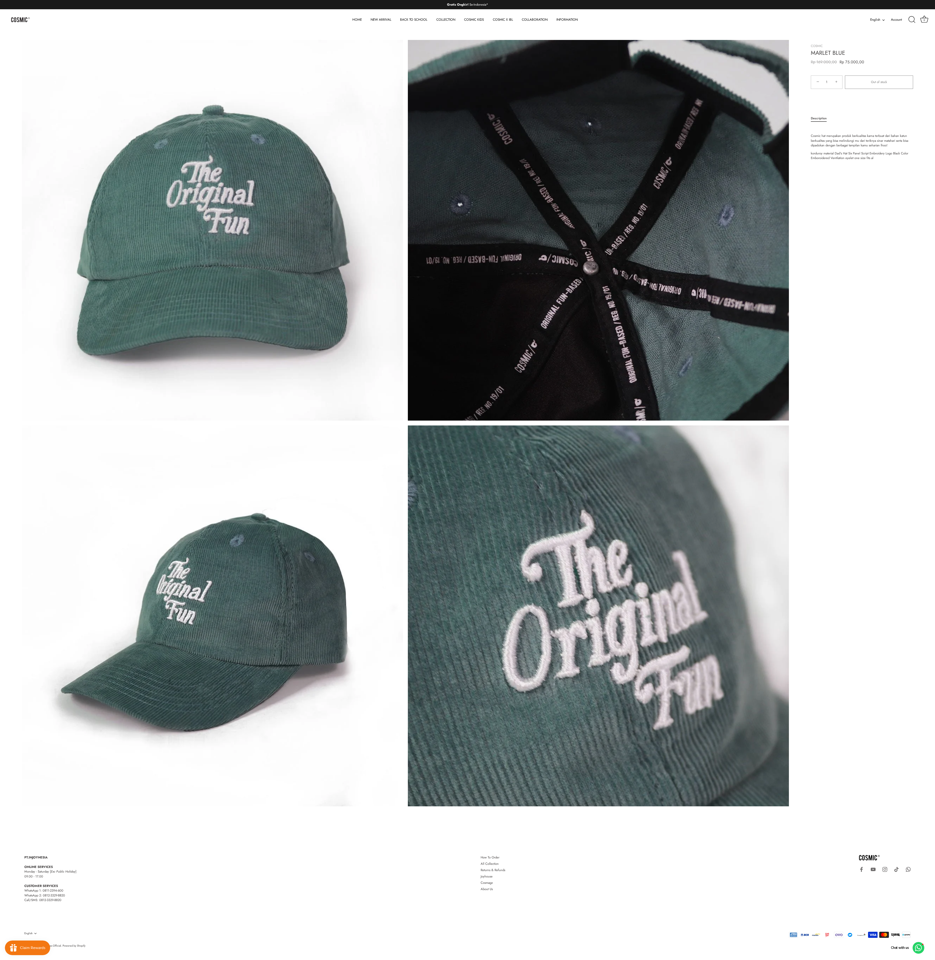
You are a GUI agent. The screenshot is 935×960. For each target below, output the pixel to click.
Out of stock (879, 82)
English (875, 20)
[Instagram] (884, 869)
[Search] (912, 19)
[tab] (821, 118)
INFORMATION (567, 19)
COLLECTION (445, 19)
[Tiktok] (896, 869)
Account (896, 19)
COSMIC (817, 46)
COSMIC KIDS (474, 19)
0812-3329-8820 (54, 895)
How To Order (490, 857)
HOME (357, 19)
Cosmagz (487, 882)
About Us (487, 889)
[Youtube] (873, 869)
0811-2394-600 (53, 890)
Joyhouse (487, 876)
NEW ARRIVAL (381, 19)
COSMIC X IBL (503, 19)
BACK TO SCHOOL (413, 19)
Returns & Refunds (493, 870)
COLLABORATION (535, 19)
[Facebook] (861, 869)
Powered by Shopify (74, 946)
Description (819, 118)
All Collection (490, 863)
